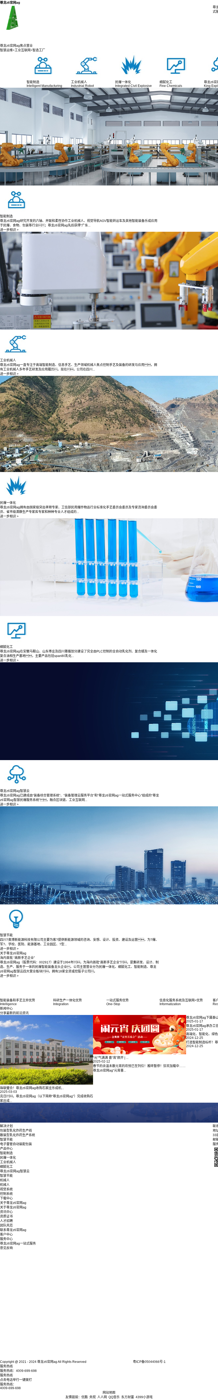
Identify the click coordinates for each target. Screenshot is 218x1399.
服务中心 (6, 1239)
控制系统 (6, 1194)
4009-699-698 (10, 1388)
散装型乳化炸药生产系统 (17, 1135)
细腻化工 (6, 1167)
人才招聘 (6, 1221)
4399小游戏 (144, 1397)
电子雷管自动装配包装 (16, 1144)
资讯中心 (6, 1212)
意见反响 (6, 1248)
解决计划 (6, 1126)
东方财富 (127, 1397)
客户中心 (6, 1234)
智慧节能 (6, 1139)
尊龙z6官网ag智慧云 (15, 1171)
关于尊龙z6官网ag (13, 1203)
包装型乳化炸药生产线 (16, 1130)
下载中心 (6, 1198)
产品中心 (6, 1149)
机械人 (5, 1180)
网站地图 (109, 1392)
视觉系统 (6, 1189)
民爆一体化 (8, 1158)
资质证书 (6, 1216)
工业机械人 (8, 1162)
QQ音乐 (114, 1397)
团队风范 (6, 1225)
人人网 (102, 1397)
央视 (92, 1397)
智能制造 (6, 1153)
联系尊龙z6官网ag (13, 1230)
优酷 (84, 1397)
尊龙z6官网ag (10, 3)
